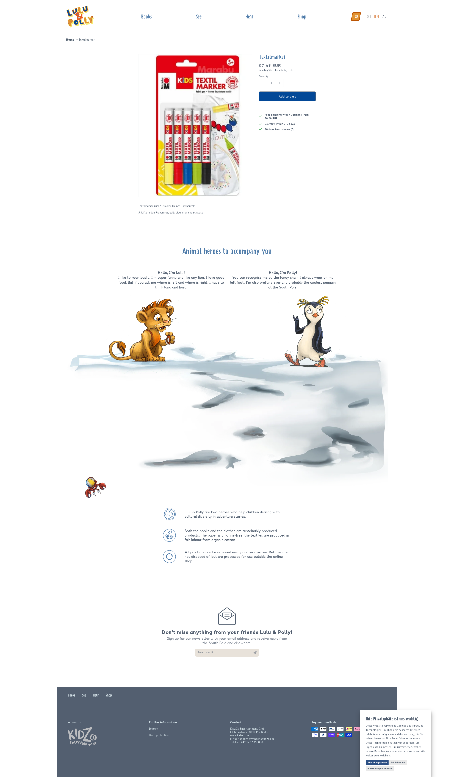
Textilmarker (87, 39)
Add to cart (287, 96)
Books (71, 695)
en (376, 16)
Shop (109, 695)
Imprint (153, 728)
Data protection (159, 735)
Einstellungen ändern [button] (379, 768)
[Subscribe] (255, 652)
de (369, 16)
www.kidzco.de (239, 735)
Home (70, 39)
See (84, 695)
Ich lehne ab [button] (398, 762)
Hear (96, 695)
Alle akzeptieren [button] (377, 762)
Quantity (263, 76)
